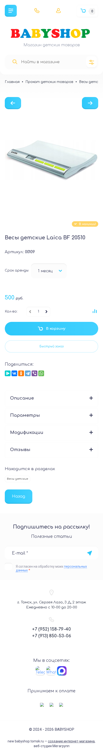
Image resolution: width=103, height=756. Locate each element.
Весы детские (17, 478)
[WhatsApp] (41, 373)
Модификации (26, 432)
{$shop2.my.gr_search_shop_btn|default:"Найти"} (15, 62)
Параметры (25, 415)
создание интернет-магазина (71, 741)
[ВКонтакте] (14, 373)
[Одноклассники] (21, 373)
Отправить (89, 553)
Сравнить (94, 311)
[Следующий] (90, 103)
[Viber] (34, 373)
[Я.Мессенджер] (8, 373)
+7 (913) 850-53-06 (51, 635)
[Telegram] (28, 373)
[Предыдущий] (13, 103)
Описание (22, 398)
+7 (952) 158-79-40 (51, 629)
